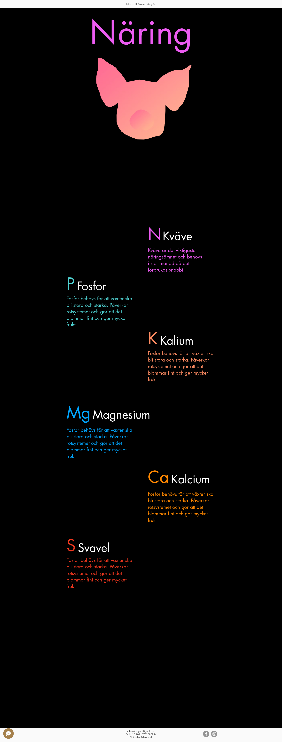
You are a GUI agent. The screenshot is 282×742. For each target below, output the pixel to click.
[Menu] (68, 4)
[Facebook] (206, 734)
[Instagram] (214, 734)
